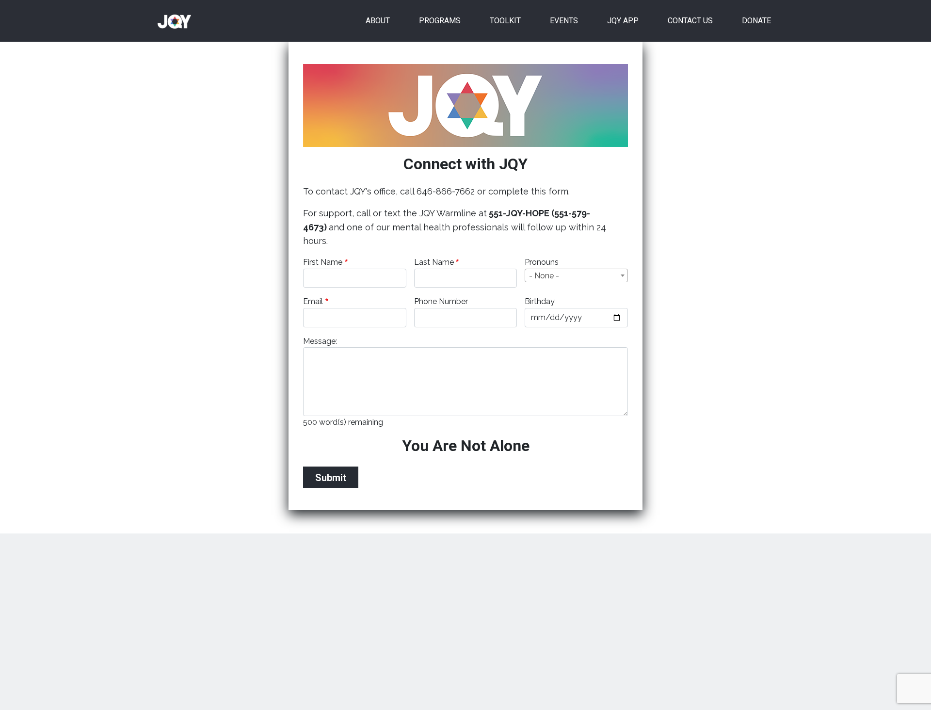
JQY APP (623, 20)
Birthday (540, 301)
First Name (322, 262)
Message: (320, 341)
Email (313, 301)
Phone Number (441, 301)
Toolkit (505, 20)
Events (564, 20)
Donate (756, 20)
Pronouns (542, 262)
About (378, 20)
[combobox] (576, 275)
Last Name (434, 262)
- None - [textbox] (544, 275)
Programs (440, 20)
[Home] (178, 20)
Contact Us (690, 20)
